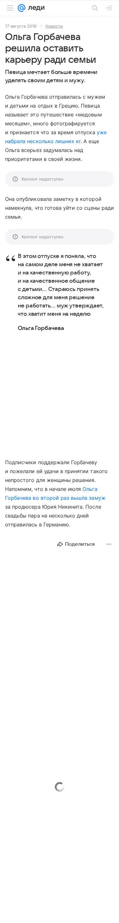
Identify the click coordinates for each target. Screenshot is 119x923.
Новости (54, 26)
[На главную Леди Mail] (34, 8)
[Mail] (21, 8)
